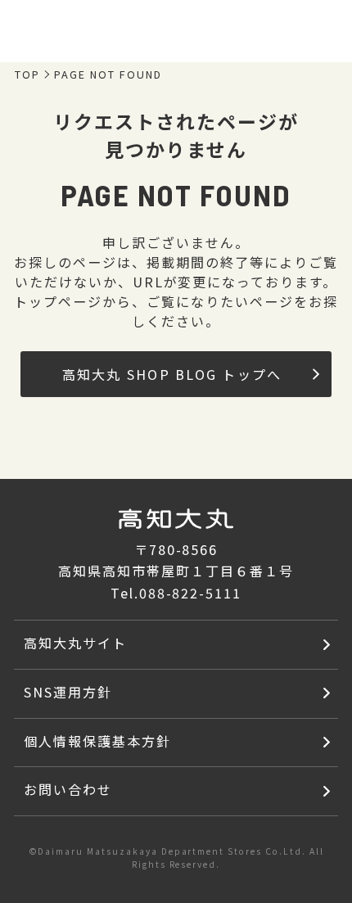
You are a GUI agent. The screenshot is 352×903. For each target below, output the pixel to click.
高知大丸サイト (75, 642)
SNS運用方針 (68, 692)
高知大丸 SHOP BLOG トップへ (172, 374)
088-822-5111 (190, 593)
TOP (27, 75)
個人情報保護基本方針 (97, 741)
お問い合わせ (68, 789)
